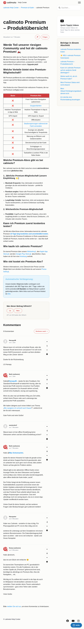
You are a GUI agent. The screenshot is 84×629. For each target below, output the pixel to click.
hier (9, 294)
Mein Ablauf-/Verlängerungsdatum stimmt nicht (70, 91)
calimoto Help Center (11, 7)
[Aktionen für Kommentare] (47, 354)
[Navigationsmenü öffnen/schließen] (79, 2)
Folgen (45, 37)
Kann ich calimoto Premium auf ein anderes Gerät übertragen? (70, 70)
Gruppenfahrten (35, 106)
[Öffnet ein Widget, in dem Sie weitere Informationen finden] (76, 625)
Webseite (30, 251)
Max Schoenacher (16, 453)
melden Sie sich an (14, 606)
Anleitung (23, 256)
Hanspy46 (13, 381)
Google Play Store (22, 254)
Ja (10, 310)
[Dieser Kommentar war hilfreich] (47, 341)
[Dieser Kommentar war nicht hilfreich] (47, 350)
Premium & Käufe (27, 7)
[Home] (9, 2)
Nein (18, 310)
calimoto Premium (42, 7)
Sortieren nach (41, 331)
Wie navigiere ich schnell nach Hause (17, 408)
